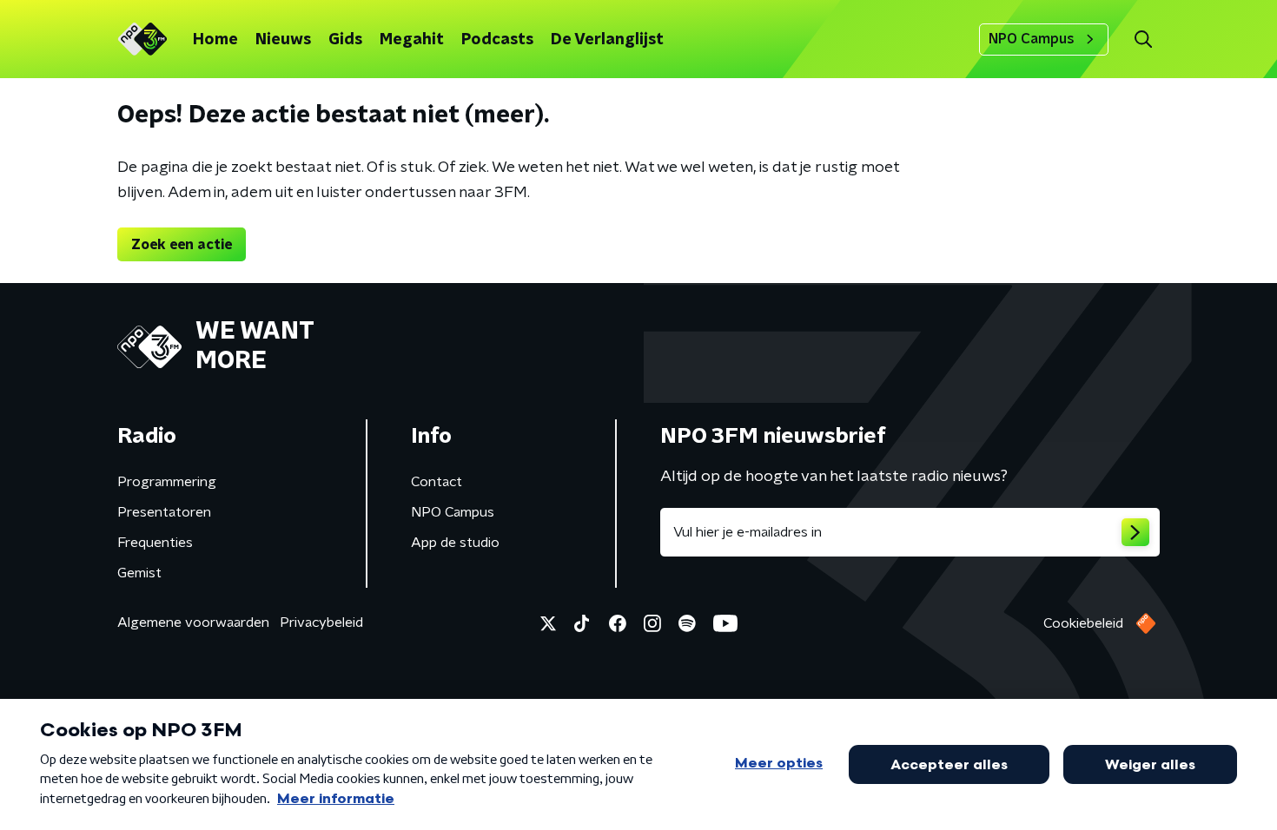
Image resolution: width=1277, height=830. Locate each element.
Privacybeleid (321, 622)
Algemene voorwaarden (193, 622)
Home (215, 40)
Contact (436, 482)
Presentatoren (164, 512)
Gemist (139, 573)
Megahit (412, 40)
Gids (345, 40)
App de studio (455, 543)
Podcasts (497, 40)
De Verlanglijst (607, 40)
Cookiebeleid (1083, 623)
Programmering (166, 482)
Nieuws (283, 40)
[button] (1143, 39)
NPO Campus (1032, 39)
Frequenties (155, 543)
